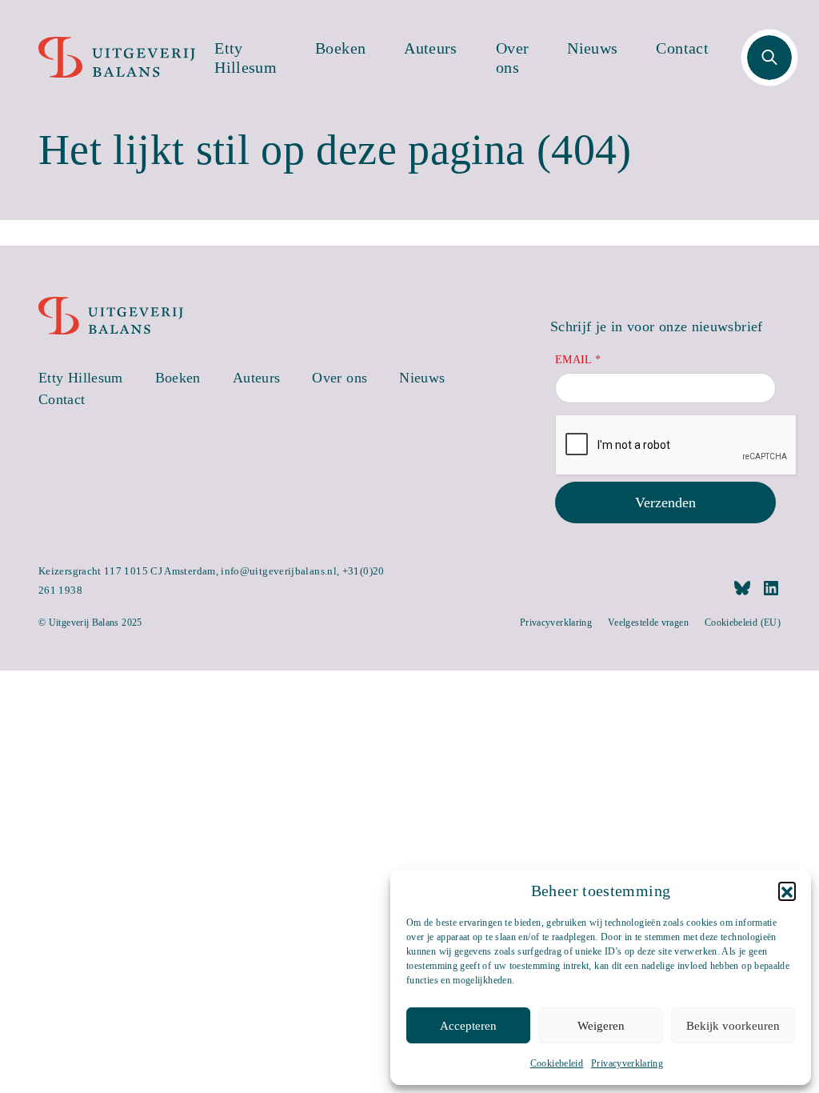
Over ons (512, 57)
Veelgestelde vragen (648, 622)
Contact (682, 48)
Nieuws (592, 48)
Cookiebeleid (556, 1063)
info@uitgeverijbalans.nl (279, 571)
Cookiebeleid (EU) (743, 622)
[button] (787, 891)
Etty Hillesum (245, 57)
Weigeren (601, 1025)
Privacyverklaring (627, 1063)
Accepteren (468, 1025)
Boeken (340, 48)
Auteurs (430, 48)
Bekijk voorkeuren (733, 1025)
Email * (578, 360)
